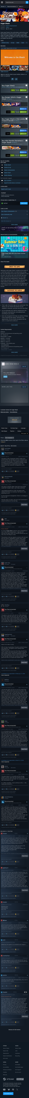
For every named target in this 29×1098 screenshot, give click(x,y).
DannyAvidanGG (8, 476)
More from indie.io (12, 364)
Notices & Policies (7, 1069)
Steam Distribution (7, 1055)
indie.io (7, 27)
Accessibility (6, 1067)
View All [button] (25, 234)
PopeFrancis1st (8, 634)
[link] (15, 90)
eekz (6, 518)
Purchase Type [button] (14, 428)
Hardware (17, 1053)
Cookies (5, 1072)
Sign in (2, 74)
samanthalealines (9, 797)
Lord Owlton (8, 448)
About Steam (6, 1048)
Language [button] (23, 428)
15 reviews (7, 478)
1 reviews (6, 798)
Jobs (16, 1050)
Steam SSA (5, 1050)
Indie (18, 42)
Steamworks (6, 1053)
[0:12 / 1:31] (14, 57)
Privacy (4, 1064)
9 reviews (6, 606)
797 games (7, 767)
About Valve (18, 1048)
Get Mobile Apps (8, 1093)
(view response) (5, 675)
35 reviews (7, 681)
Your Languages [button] (8, 437)
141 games (7, 635)
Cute (22, 42)
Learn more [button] (24, 203)
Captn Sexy (7, 562)
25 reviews (13, 635)
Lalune (6, 766)
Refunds (5, 1074)
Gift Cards (5, 1058)
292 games (7, 564)
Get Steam (17, 1064)
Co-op (12, 42)
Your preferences (13, 412)
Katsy (6, 721)
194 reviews (13, 767)
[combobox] (15, 2)
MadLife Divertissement (11, 25)
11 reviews (7, 722)
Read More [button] (24, 504)
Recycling (17, 1055)
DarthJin (7, 679)
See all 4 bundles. (5, 161)
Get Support (18, 1069)
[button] (3, 6)
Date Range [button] (4, 431)
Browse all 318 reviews (14, 1029)
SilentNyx (7, 605)
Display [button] (19, 431)
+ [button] (26, 42)
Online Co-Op (5, 42)
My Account (18, 1072)
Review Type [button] (4, 428)
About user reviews (5, 412)
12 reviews (13, 564)
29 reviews (7, 449)
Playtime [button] (12, 431)
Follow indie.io (9, 373)
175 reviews (7, 520)
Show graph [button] (23, 433)
